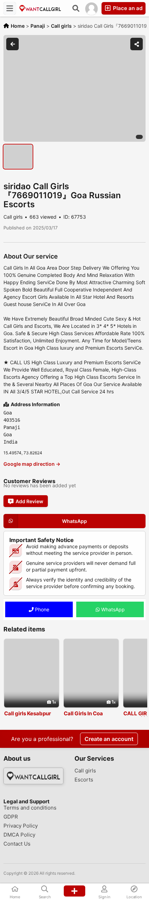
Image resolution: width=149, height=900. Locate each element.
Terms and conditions (29, 808)
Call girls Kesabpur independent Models (30, 716)
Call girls (85, 771)
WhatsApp (112, 609)
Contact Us (16, 844)
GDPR (10, 817)
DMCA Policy (19, 835)
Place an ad (127, 8)
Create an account (109, 738)
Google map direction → (31, 464)
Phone (41, 609)
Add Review (29, 501)
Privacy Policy (20, 826)
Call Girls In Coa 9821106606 (83, 716)
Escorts (83, 780)
